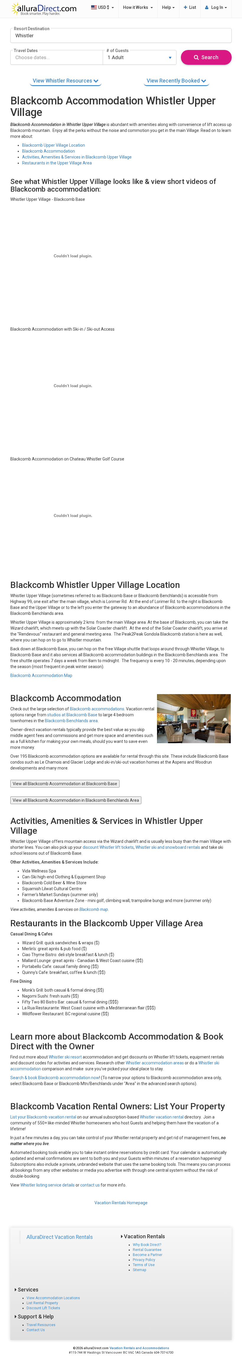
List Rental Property (42, 1303)
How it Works (136, 7)
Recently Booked (174, 80)
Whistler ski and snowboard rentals (167, 847)
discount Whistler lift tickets (108, 847)
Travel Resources (41, 1325)
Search (208, 57)
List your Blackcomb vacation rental (43, 1117)
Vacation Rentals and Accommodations (139, 1348)
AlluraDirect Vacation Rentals (60, 1237)
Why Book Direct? (147, 1245)
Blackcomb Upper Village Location (53, 145)
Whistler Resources (63, 80)
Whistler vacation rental (162, 1117)
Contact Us (36, 1330)
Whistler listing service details (47, 1185)
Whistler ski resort (65, 1057)
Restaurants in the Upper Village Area (57, 163)
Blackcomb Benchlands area (71, 720)
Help (167, 7)
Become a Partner (147, 1255)
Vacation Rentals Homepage (121, 1202)
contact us (90, 1185)
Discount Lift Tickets (43, 1308)
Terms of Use (144, 1265)
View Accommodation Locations (53, 1298)
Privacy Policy (144, 1260)
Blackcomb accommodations (97, 709)
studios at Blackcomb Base (72, 714)
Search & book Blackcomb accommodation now (54, 1077)
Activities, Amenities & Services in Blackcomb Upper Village (77, 157)
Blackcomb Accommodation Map (41, 675)
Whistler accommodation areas (155, 1063)
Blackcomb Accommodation (48, 151)
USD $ (104, 7)
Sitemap (139, 1270)
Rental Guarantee (147, 1250)
